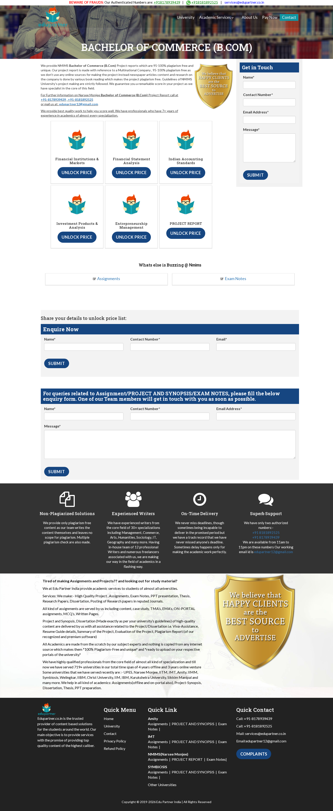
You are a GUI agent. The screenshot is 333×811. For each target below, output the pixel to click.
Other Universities (162, 784)
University (186, 17)
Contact (289, 17)
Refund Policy (114, 748)
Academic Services (215, 17)
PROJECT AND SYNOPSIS (193, 724)
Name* (248, 77)
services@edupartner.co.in (244, 2)
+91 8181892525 (266, 532)
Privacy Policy (115, 741)
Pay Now (270, 17)
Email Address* (256, 112)
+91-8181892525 (80, 99)
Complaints (253, 753)
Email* (221, 339)
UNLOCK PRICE (77, 172)
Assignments (108, 278)
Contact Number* (258, 94)
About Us (250, 17)
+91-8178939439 (53, 99)
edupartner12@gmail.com (78, 104)
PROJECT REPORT (187, 759)
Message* (251, 129)
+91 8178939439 (266, 537)
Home (108, 718)
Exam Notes (235, 278)
